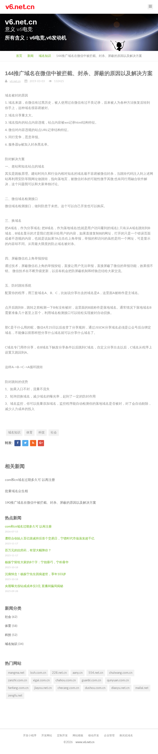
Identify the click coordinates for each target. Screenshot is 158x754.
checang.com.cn (68, 688)
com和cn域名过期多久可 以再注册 (30, 480)
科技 (41, 432)
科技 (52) (11, 635)
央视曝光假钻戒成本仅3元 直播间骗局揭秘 (34, 586)
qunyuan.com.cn (118, 680)
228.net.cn (59, 672)
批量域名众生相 (16, 491)
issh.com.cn (38, 672)
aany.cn (77, 672)
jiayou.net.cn (43, 688)
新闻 (30, 55)
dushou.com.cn (95, 688)
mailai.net (141, 688)
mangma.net (16, 672)
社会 (54, 432)
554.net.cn (95, 672)
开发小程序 (29, 735)
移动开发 (93, 735)
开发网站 (46, 735)
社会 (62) (11, 616)
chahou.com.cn (66, 680)
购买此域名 (126, 735)
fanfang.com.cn (18, 688)
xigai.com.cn (41, 680)
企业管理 (109, 735)
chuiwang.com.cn (120, 672)
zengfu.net (15, 695)
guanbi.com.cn (91, 680)
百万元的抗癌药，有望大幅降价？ (28, 550)
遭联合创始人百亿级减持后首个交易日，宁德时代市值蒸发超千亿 (49, 538)
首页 (19, 55)
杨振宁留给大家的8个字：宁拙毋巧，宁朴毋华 (37, 562)
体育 (29, 432)
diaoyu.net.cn (120, 688)
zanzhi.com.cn (17, 680)
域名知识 (45, 55)
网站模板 (78, 735)
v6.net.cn (15, 81)
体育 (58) (11, 626)
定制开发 (62, 735)
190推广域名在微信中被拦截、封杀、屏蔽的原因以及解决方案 (50, 502)
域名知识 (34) (14, 644)
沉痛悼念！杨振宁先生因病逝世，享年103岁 (35, 574)
